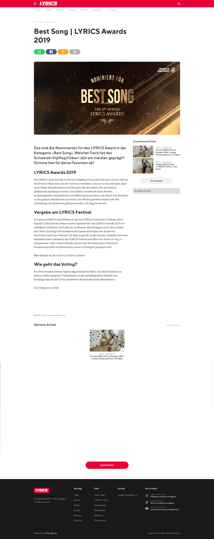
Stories (77, 500)
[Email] (74, 51)
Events (77, 510)
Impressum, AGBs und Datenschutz (164, 533)
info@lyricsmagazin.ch (127, 495)
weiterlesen (107, 465)
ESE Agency (51, 533)
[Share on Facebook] (51, 51)
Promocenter (100, 520)
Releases (78, 515)
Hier (36, 255)
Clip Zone (78, 520)
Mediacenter (100, 505)
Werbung (98, 515)
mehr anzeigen (173, 325)
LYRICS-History (101, 500)
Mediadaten (99, 510)
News (76, 495)
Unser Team (99, 495)
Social (76, 505)
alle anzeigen (156, 181)
